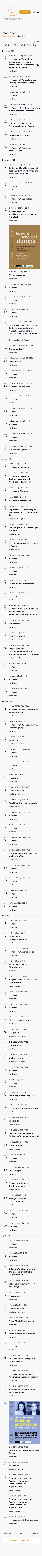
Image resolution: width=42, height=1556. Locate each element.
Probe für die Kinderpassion (22, 1321)
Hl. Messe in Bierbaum (19, 491)
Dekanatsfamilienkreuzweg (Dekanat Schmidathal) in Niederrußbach (22, 1272)
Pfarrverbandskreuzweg (20, 1020)
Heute (21, 1533)
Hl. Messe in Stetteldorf (20, 500)
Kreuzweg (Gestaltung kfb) (21, 1095)
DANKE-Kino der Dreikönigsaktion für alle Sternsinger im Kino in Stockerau (24, 651)
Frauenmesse (15, 623)
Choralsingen (15, 1170)
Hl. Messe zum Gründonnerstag (23, 1520)
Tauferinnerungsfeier (19, 135)
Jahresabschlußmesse (19, 449)
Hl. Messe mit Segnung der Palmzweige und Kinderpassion (23, 1375)
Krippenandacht (16, 349)
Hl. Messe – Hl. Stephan (19, 386)
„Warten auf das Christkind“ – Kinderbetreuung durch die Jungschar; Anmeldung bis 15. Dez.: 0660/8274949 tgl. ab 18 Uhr (23, 331)
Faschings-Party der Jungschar (23, 803)
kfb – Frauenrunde (17, 636)
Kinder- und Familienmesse (21, 583)
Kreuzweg (13, 1226)
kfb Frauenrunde (16, 790)
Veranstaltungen (8, 36)
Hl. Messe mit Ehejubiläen (20, 199)
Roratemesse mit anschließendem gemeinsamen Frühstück (23, 214)
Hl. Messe (13, 95)
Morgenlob (14, 740)
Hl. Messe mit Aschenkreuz (21, 952)
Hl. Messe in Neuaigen (19, 467)
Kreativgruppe (16, 1145)
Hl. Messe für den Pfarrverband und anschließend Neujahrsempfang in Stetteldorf (24, 611)
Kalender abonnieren (20, 1540)
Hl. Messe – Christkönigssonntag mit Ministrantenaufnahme (24, 109)
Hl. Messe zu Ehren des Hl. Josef (23, 1108)
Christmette (15, 361)
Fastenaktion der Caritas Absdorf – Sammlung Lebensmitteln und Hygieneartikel (20, 1482)
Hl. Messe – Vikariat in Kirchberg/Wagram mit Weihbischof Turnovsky (20, 479)
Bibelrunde (14, 1121)
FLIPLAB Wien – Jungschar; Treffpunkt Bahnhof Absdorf (22, 124)
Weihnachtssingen (17, 275)
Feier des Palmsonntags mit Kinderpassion (22, 1360)
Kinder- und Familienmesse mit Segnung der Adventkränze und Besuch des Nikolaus (23, 171)
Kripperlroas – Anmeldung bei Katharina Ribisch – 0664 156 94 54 (23, 512)
